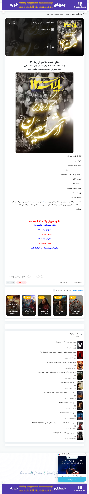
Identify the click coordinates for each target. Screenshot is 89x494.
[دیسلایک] (47, 47)
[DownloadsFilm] (45, 460)
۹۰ (43, 202)
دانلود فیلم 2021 (39, 473)
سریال (67, 14)
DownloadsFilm (77, 14)
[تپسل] (3, 12)
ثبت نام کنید (72, 479)
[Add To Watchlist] (14, 22)
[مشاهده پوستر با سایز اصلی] (69, 36)
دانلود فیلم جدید (26, 473)
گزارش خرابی (21, 282)
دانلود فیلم (50, 473)
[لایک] (53, 47)
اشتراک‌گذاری (10, 282)
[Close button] (85, 454)
